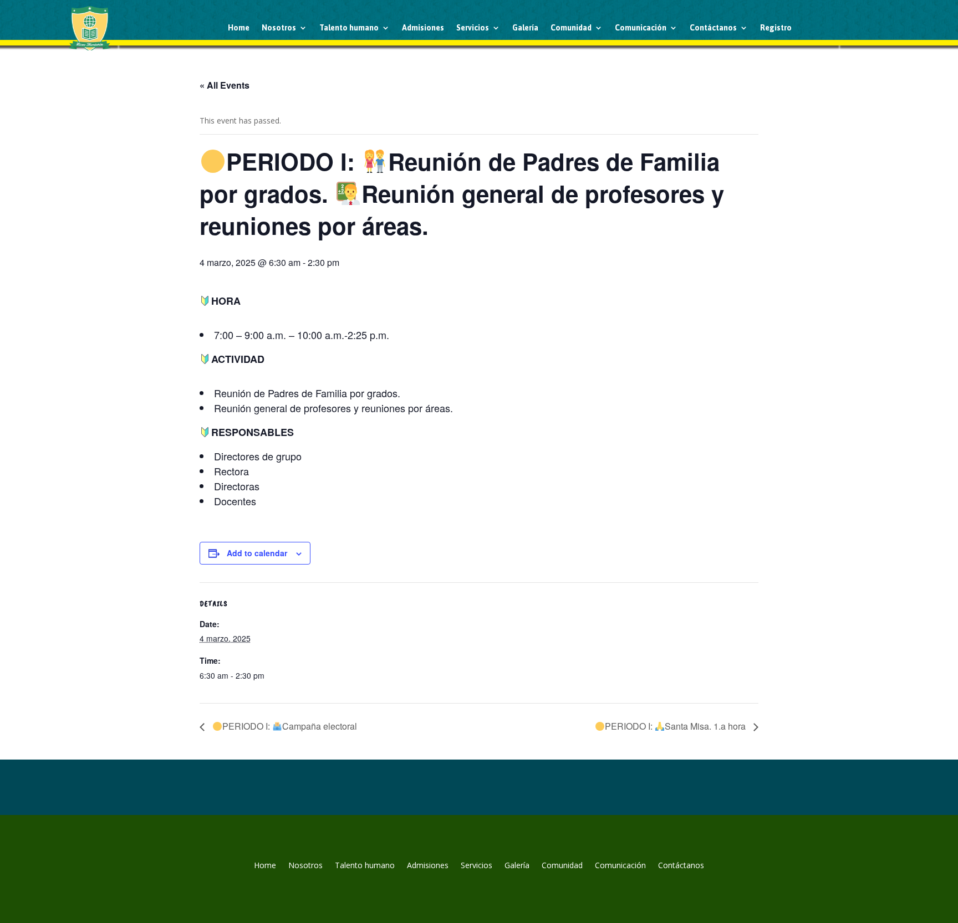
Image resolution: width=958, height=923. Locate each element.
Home (238, 27)
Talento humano (349, 27)
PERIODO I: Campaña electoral (289, 726)
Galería (525, 27)
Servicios (472, 27)
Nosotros (279, 27)
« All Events (224, 85)
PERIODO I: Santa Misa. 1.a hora (676, 726)
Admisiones (423, 27)
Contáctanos (713, 27)
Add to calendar (257, 552)
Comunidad (571, 27)
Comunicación (640, 27)
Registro (776, 27)
